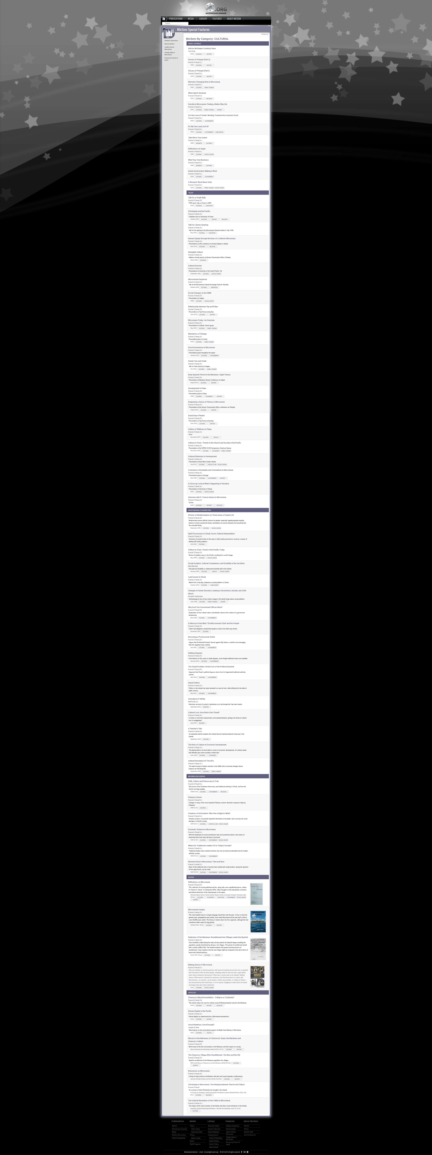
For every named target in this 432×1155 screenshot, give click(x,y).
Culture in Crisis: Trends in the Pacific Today (206, 550)
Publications (175, 18)
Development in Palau (197, 388)
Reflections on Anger (197, 149)
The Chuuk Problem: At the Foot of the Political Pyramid (211, 667)
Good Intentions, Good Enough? (201, 1025)
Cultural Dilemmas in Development (202, 456)
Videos (192, 1126)
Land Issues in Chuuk (197, 577)
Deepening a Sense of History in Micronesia (206, 402)
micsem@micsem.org (211, 1152)
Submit (186, 23)
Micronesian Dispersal (197, 279)
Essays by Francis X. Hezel (171, 59)
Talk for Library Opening (198, 225)
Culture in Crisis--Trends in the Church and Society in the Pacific (214, 443)
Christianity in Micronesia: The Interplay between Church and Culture (216, 1085)
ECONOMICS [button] (209, 396)
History (246, 1129)
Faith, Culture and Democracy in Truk (203, 781)
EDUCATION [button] (209, 205)
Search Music (213, 1147)
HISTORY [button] (209, 54)
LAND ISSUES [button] (219, 132)
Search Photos (214, 1141)
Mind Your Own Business (198, 160)
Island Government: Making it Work (202, 171)
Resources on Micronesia (199, 1071)
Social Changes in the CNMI (199, 293)
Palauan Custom (195, 797)
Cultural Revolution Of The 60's (201, 761)
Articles (174, 1126)
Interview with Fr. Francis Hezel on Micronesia (207, 497)
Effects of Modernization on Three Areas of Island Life (211, 515)
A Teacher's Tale (195, 729)
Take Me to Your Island (197, 138)
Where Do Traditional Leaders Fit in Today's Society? (210, 846)
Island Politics (194, 683)
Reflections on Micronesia (199, 882)
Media (191, 18)
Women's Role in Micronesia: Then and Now (206, 862)
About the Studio (196, 1132)
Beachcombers (169, 44)
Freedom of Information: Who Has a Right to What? (209, 813)
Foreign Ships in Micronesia (170, 53)
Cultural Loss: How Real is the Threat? (204, 712)
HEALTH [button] (216, 437)
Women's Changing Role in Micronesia (204, 82)
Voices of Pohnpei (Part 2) (199, 60)
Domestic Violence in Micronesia (202, 829)
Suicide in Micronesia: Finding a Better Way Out (207, 104)
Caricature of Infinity (196, 699)
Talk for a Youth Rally (197, 198)
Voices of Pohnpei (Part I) (199, 71)
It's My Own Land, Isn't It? (198, 126)
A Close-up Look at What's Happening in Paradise (208, 484)
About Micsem (234, 18)
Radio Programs (195, 1144)
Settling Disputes (195, 653)
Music (192, 1141)
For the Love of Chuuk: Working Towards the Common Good (213, 115)
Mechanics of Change (197, 334)
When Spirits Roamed (197, 93)
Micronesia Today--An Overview (201, 320)
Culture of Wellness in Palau (200, 429)
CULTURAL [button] (199, 54)
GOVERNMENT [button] (209, 121)
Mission (246, 1126)
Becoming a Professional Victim (201, 637)
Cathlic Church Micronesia (169, 48)
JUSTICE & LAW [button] (212, 464)
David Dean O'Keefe (196, 415)
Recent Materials (213, 1132)
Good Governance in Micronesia (201, 347)
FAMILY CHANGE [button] (209, 87)
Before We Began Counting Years (202, 48)
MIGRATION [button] (214, 287)
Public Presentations (179, 1138)
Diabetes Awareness (171, 40)
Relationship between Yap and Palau (203, 307)
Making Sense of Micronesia (200, 965)
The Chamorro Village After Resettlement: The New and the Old (214, 1055)
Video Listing (195, 1129)
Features (217, 18)
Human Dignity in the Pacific (199, 1011)
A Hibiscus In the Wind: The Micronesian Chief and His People (213, 623)
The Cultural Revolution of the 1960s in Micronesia (209, 1101)
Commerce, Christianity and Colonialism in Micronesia (210, 470)
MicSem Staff (248, 1132)
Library (203, 18)
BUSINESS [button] (199, 143)
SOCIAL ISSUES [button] (209, 154)
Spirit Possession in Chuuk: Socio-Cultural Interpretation (211, 534)
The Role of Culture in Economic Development (207, 745)
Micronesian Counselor (179, 1129)
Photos (192, 1135)
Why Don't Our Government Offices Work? (205, 607)
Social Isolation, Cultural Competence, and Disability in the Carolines (216, 563)
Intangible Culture (195, 252)
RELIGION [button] (209, 98)
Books (174, 1132)
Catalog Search (213, 1135)
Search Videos (214, 1144)
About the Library (213, 1126)
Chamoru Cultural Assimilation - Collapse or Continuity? (211, 997)
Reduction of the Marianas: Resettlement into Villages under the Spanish (218, 937)
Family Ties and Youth (197, 361)
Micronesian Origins (196, 910)
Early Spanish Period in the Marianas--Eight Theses (209, 375)
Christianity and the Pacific (199, 211)
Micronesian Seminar (191, 1152)
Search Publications (215, 1138)
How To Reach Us (250, 1135)
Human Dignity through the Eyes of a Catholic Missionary (211, 238)
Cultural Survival (195, 266)
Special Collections (214, 1129)
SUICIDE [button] (219, 109)
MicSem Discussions (179, 1135)
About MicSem (251, 1121)
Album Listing (195, 1138)
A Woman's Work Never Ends (200, 182)
